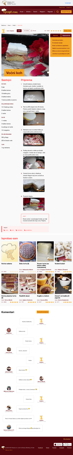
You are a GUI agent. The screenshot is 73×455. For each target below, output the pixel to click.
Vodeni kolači (63, 256)
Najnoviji (55, 35)
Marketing (28, 447)
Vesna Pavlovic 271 (9, 430)
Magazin (42, 11)
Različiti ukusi (27, 288)
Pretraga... (57, 12)
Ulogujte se (69, 7)
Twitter (47, 447)
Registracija (62, 7)
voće (7, 230)
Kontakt (32, 447)
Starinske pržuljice (57, 40)
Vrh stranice (66, 439)
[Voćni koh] (34, 96)
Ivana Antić (9, 352)
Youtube (54, 447)
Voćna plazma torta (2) (9, 288)
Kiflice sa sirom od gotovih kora (60, 51)
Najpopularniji (66, 35)
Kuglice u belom (45, 288)
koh (13, 230)
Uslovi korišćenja (21, 447)
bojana (12, 30)
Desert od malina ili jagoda (63, 288)
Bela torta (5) (27, 256)
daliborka (9, 333)
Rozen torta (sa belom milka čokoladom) (45, 256)
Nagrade (50, 11)
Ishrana (28, 11)
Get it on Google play (67, 444)
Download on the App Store (58, 444)
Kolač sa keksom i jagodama (60, 45)
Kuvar (21, 11)
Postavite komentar (42, 312)
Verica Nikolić (41, 381)
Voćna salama (9, 256)
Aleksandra (9, 410)
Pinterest (69, 447)
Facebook (40, 447)
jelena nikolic (9, 372)
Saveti (35, 11)
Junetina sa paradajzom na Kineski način (60, 53)
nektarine (20, 230)
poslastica (29, 230)
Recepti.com (9, 11)
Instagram (61, 447)
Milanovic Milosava (9, 391)
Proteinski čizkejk (57, 42)
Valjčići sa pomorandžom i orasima (60, 48)
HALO (10, 450)
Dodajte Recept (66, 11)
